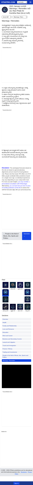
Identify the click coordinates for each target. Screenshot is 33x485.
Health (4, 322)
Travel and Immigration (9, 345)
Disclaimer (24, 472)
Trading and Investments (10, 352)
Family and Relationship (9, 326)
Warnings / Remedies (9, 360)
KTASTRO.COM (8, 2)
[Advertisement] (16, 65)
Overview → (27, 235)
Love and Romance (8, 329)
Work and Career (8, 335)
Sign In (16, 483)
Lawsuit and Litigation (9, 342)
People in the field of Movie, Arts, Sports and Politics (15, 356)
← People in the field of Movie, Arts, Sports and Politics (10, 236)
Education (5, 332)
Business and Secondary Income (12, 339)
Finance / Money (7, 349)
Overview (5, 319)
